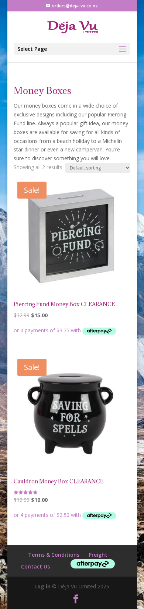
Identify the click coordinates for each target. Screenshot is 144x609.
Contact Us (35, 566)
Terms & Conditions (53, 554)
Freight (98, 554)
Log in (42, 586)
